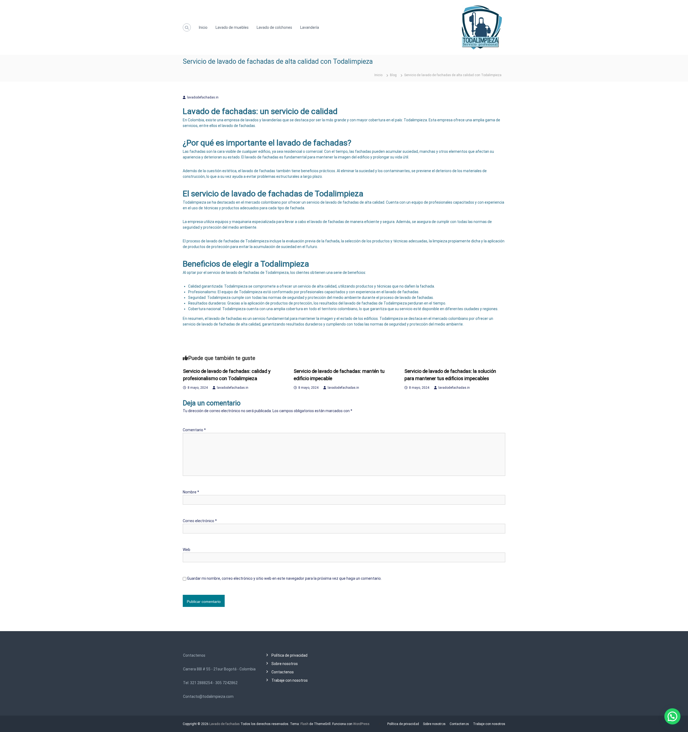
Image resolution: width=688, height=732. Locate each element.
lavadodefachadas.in (202, 97)
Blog (393, 75)
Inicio (203, 27)
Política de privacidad (289, 655)
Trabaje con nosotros (289, 680)
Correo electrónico (200, 521)
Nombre (191, 492)
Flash (304, 724)
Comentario (194, 430)
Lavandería (309, 27)
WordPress (361, 724)
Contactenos (282, 672)
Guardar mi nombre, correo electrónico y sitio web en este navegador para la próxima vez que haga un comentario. (284, 578)
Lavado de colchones (274, 27)
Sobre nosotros (284, 664)
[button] (672, 716)
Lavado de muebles (232, 27)
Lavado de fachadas (224, 724)
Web (186, 549)
